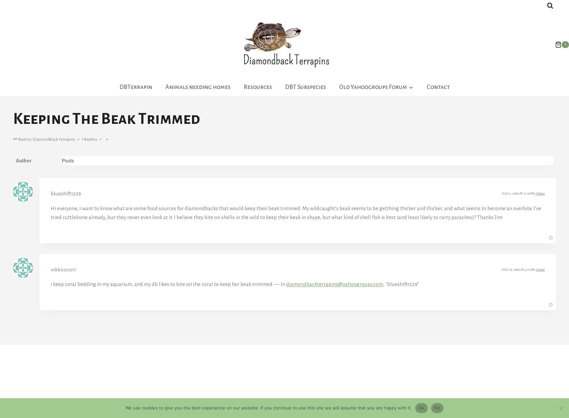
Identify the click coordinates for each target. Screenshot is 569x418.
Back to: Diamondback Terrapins (46, 139)
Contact (438, 87)
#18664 (540, 193)
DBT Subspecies (305, 87)
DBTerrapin (136, 87)
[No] (560, 408)
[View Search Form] (550, 6)
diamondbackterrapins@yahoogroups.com (334, 284)
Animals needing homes (197, 87)
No (437, 407)
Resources (258, 87)
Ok (421, 407)
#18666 (540, 269)
